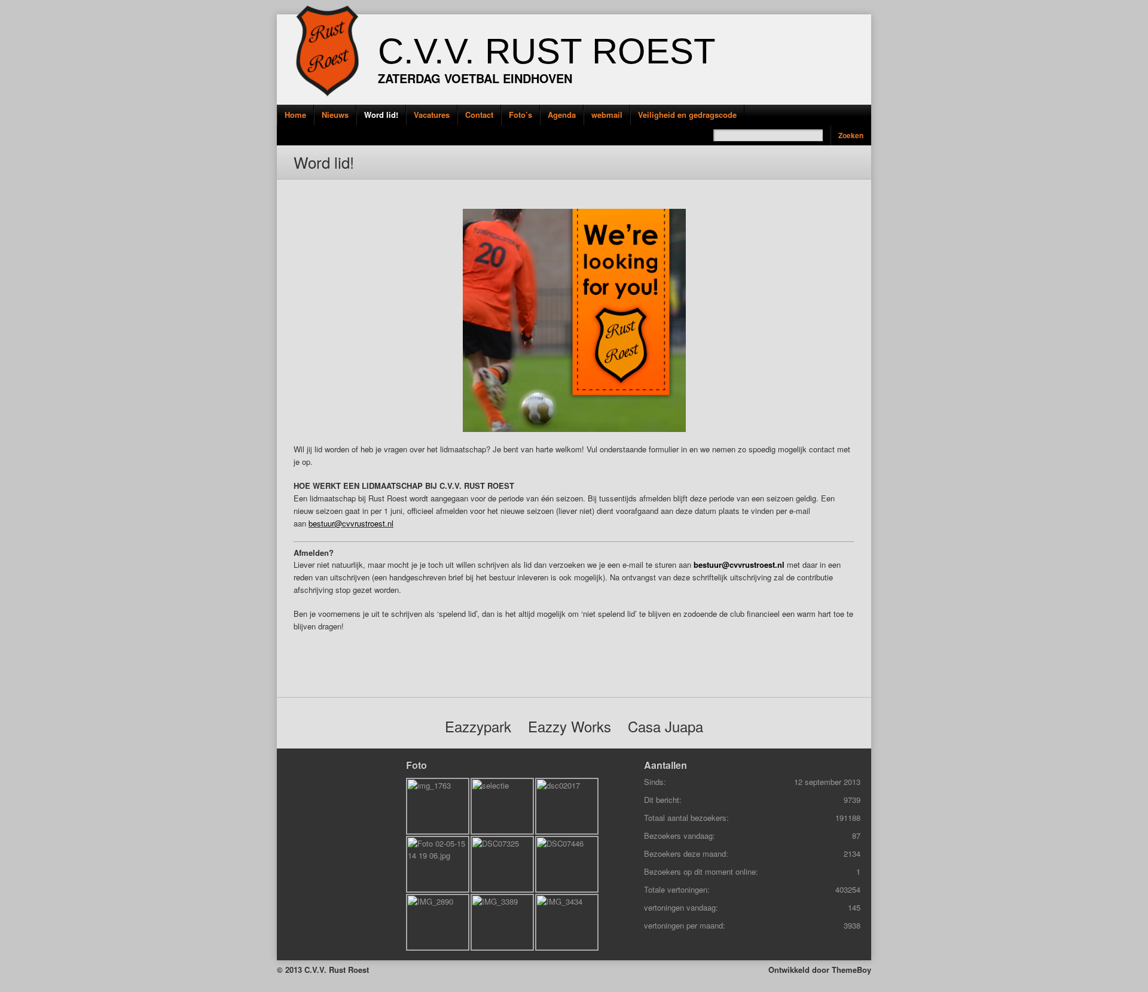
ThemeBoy (851, 969)
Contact (479, 114)
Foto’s (520, 114)
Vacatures (432, 114)
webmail (606, 114)
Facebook (259, 134)
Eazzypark (478, 726)
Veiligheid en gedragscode (687, 114)
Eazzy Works (569, 726)
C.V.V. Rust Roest (547, 51)
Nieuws (335, 114)
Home (295, 114)
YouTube (259, 161)
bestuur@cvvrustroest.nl (351, 523)
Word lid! (381, 114)
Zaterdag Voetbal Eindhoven (475, 78)
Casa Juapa (665, 726)
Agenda (562, 114)
